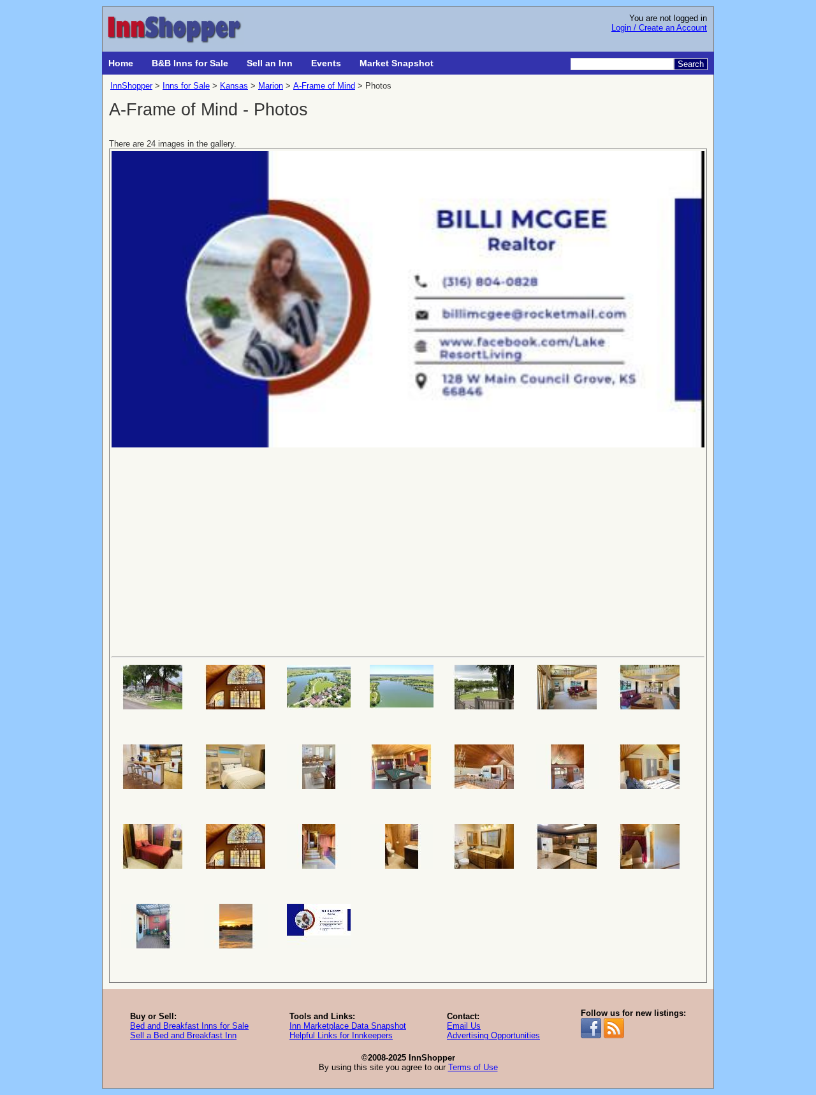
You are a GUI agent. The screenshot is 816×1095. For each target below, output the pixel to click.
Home (120, 63)
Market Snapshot (396, 63)
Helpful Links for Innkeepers (341, 1035)
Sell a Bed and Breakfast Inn (183, 1035)
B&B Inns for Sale (190, 63)
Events (326, 63)
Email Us (464, 1026)
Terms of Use (473, 1067)
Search (691, 64)
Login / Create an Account (659, 28)
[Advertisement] (408, 550)
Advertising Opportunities (493, 1035)
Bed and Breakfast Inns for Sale (189, 1026)
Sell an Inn (270, 63)
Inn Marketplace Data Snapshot (347, 1026)
